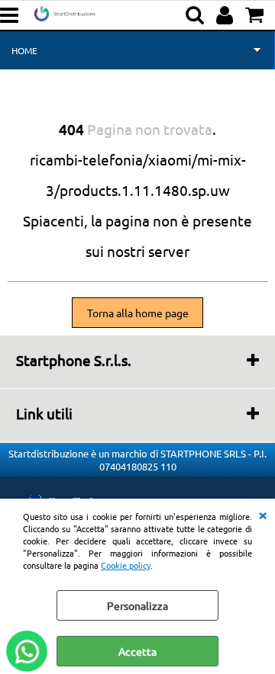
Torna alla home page (138, 312)
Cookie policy (125, 565)
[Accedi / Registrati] (226, 15)
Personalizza (137, 605)
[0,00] (256, 15)
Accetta (137, 651)
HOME (24, 50)
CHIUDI (262, 514)
